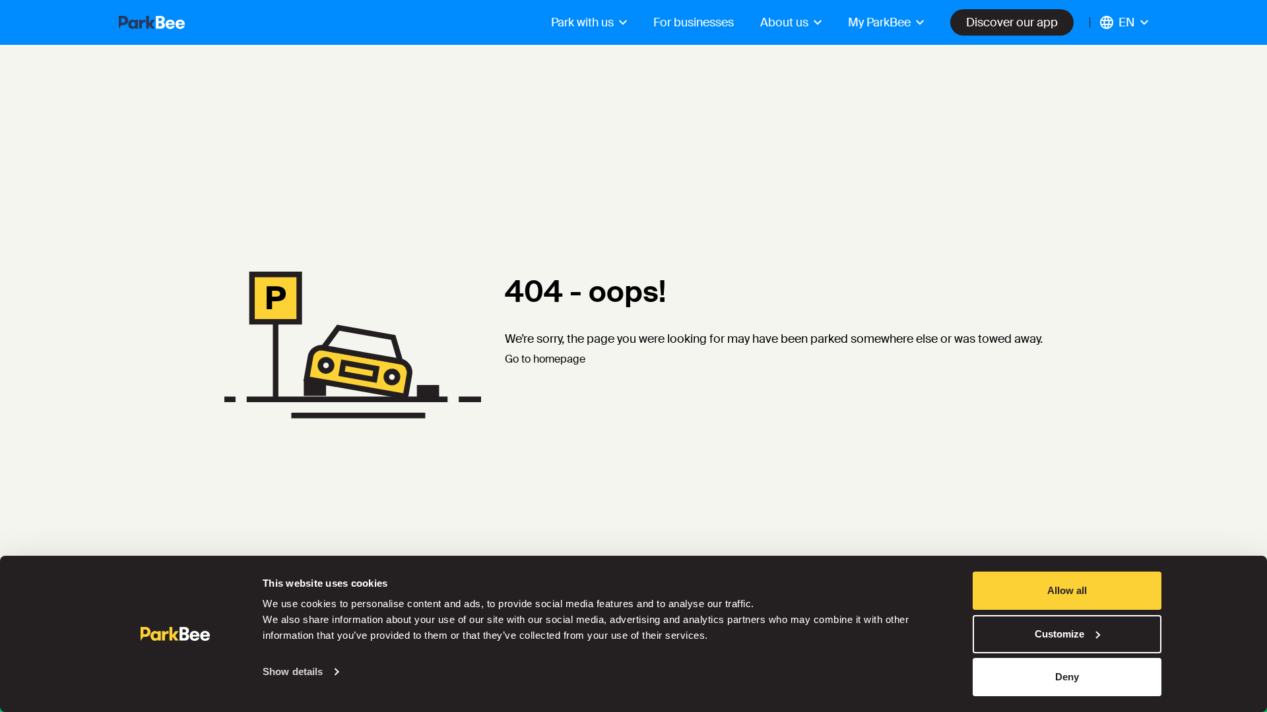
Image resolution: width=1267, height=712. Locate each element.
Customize (1059, 633)
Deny (1067, 676)
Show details (293, 671)
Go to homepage (545, 359)
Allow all (1067, 590)
